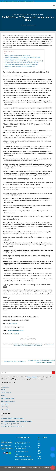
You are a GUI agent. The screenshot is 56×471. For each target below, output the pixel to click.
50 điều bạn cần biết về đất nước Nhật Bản (12, 418)
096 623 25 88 (13, 323)
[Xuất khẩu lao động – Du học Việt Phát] (7, 5)
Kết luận (7, 68)
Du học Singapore (6, 392)
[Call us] (9, 453)
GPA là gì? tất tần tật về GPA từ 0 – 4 (11, 424)
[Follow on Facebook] (4, 453)
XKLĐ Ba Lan (4, 404)
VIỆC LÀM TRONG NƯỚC (8, 401)
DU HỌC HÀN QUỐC (17, 14)
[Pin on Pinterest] (32, 339)
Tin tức (24, 14)
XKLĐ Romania (5, 409)
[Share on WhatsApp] (21, 339)
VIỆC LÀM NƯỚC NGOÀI (7, 398)
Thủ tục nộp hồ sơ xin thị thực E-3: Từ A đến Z (16, 59)
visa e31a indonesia (38, 345)
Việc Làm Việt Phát (31, 377)
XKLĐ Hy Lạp (4, 407)
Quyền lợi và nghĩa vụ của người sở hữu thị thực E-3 (18, 55)
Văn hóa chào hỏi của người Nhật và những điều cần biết (16, 421)
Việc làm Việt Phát (14, 333)
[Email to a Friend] (29, 339)
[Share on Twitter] (26, 339)
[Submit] (53, 372)
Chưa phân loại (5, 387)
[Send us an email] (7, 453)
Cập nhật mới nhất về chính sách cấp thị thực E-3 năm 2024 (20, 66)
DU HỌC (3, 390)
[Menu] (54, 5)
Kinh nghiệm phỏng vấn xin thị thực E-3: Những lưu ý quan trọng (21, 64)
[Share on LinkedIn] (34, 339)
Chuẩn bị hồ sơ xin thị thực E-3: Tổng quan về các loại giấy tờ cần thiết (22, 57)
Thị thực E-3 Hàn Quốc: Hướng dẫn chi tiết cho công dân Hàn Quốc (21, 62)
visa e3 (48, 344)
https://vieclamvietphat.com (15, 330)
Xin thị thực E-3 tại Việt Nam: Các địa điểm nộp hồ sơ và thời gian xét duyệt (24, 61)
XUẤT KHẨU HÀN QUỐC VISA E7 (35, 14)
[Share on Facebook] (24, 339)
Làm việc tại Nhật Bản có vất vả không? (14, 361)
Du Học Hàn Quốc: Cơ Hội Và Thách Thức (12, 426)
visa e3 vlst (30, 345)
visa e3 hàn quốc (24, 345)
